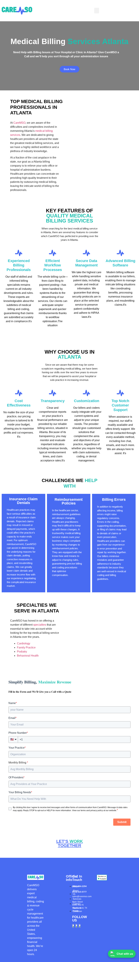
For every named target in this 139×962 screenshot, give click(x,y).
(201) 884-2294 (79, 886)
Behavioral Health (28, 655)
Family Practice (26, 647)
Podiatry (22, 651)
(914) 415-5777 (79, 892)
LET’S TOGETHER (69, 843)
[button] (96, 10)
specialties (39, 624)
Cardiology (23, 643)
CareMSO (19, 122)
